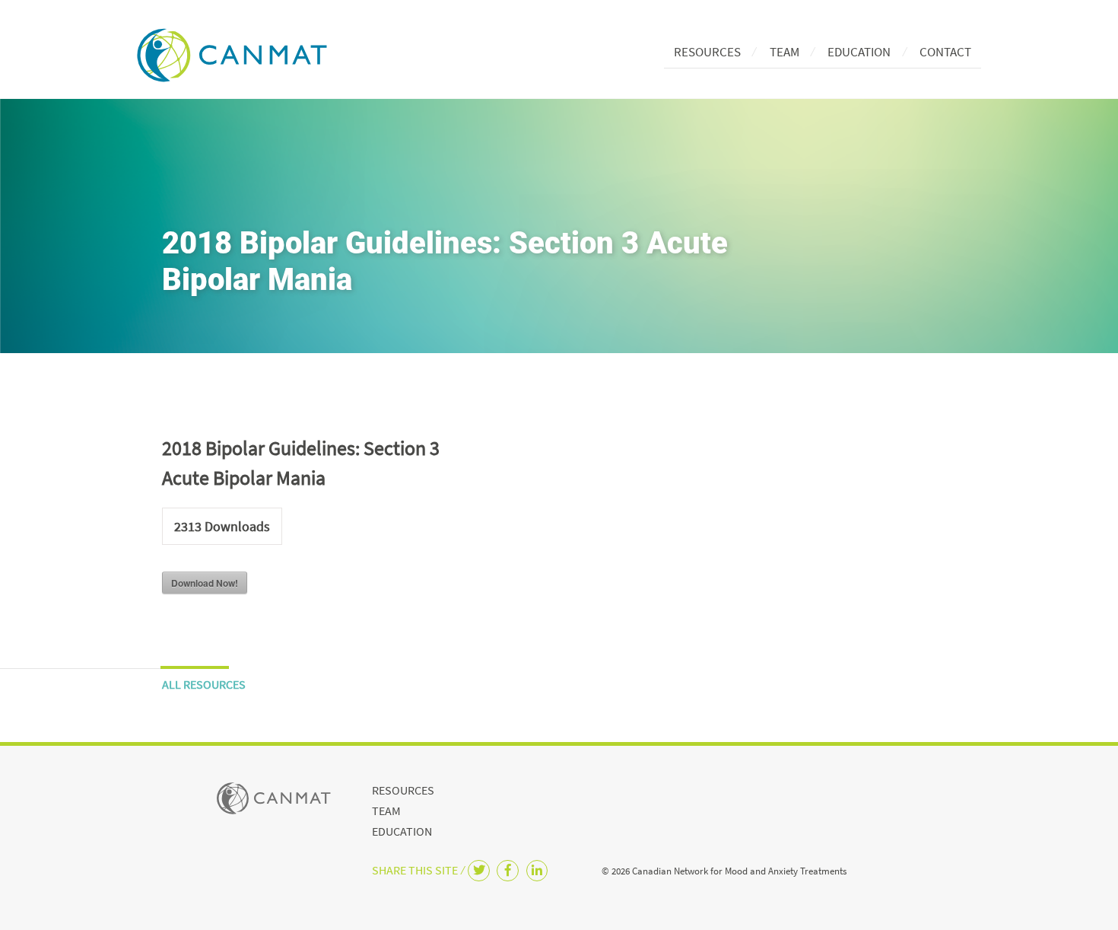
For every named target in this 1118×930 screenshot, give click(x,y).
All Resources (204, 684)
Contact (945, 51)
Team (784, 51)
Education (859, 51)
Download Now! (204, 583)
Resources (707, 51)
